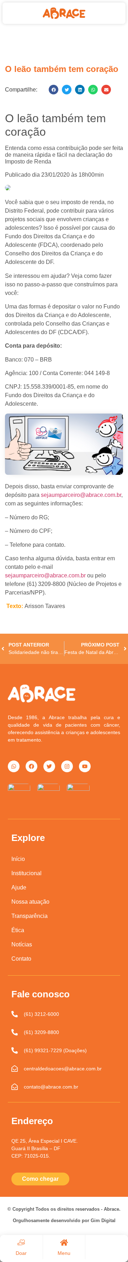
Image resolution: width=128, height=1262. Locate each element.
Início (18, 859)
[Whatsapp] (14, 766)
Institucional (26, 873)
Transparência (29, 916)
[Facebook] (31, 766)
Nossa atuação (30, 902)
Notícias (21, 944)
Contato (21, 959)
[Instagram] (67, 766)
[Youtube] (85, 766)
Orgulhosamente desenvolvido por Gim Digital (64, 1220)
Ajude (18, 887)
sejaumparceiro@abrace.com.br (81, 495)
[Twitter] (49, 766)
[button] (53, 89)
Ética (17, 930)
